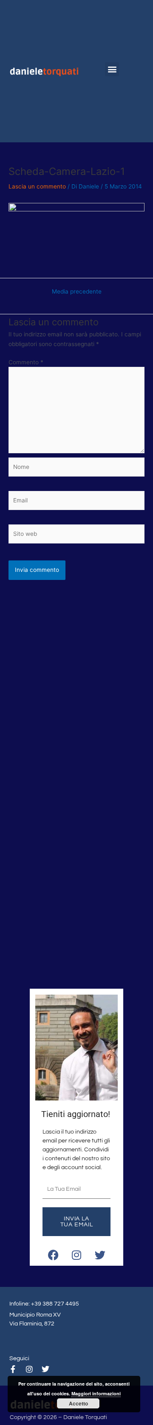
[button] (112, 69)
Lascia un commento (37, 186)
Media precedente (77, 292)
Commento (25, 362)
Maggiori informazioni (96, 1393)
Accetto (78, 1403)
